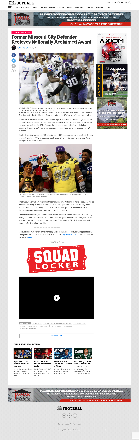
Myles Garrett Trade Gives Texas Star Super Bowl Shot (22, 363)
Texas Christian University (28, 329)
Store (108, 7)
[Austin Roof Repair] (112, 128)
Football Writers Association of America (57, 323)
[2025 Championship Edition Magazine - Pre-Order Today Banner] (112, 96)
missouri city (44, 326)
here (30, 237)
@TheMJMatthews (71, 234)
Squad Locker (68, 326)
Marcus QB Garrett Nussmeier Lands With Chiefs (42, 363)
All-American (37, 323)
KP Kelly (22, 47)
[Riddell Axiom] (112, 63)
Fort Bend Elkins (79, 323)
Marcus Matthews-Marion (28, 326)
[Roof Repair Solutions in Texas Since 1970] (69, 25)
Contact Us (77, 424)
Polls (43, 7)
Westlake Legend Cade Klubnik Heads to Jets (82, 362)
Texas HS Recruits (56, 7)
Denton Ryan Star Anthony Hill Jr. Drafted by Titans (63, 363)
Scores (35, 7)
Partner (99, 7)
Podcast (90, 7)
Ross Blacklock (56, 326)
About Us (68, 424)
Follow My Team (22, 7)
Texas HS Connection (75, 7)
